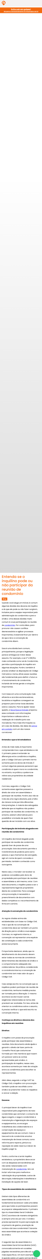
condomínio (9, 625)
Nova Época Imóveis (19, 710)
